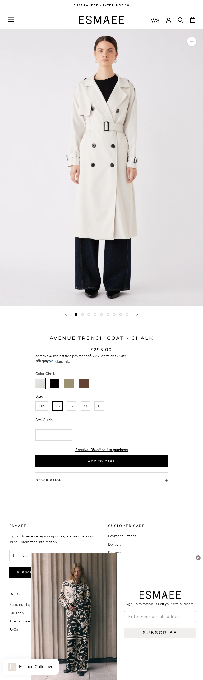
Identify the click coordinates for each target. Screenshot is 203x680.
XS (57, 406)
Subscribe (28, 572)
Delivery (114, 544)
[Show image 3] (88, 314)
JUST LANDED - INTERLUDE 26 (101, 5)
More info (62, 361)
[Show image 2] (82, 314)
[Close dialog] (198, 557)
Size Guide (44, 419)
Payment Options (122, 535)
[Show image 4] (95, 314)
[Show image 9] (127, 314)
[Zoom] (191, 41)
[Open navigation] (11, 19)
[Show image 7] (114, 314)
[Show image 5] (101, 314)
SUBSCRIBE (160, 632)
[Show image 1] (76, 314)
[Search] (180, 20)
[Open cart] (192, 20)
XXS (41, 406)
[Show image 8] (120, 314)
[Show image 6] (108, 314)
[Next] (137, 314)
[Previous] (66, 314)
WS (155, 20)
